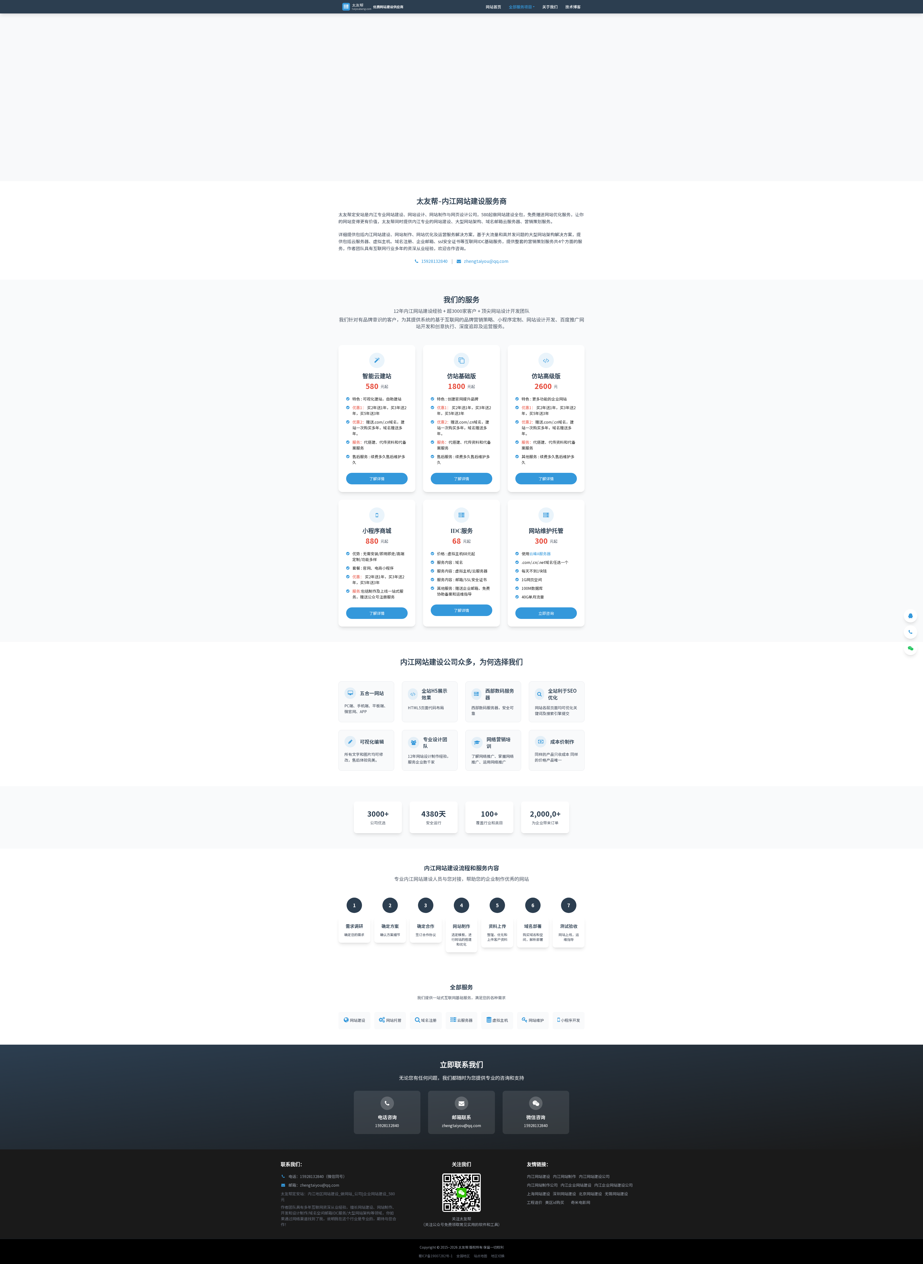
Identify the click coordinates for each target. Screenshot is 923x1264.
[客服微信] (910, 648)
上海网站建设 (538, 1193)
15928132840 (434, 261)
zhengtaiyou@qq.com (485, 261)
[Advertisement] (144, 52)
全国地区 (463, 1255)
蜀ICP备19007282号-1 (435, 1255)
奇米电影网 (580, 1202)
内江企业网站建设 (576, 1185)
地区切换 (498, 1255)
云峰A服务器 (540, 553)
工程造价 (534, 1202)
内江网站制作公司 (542, 1185)
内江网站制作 (564, 1176)
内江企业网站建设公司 (613, 1185)
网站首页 (493, 7)
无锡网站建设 (616, 1193)
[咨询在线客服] (910, 616)
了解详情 (377, 478)
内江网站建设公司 (594, 1176)
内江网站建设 (538, 1176)
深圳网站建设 (564, 1193)
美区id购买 (554, 1202)
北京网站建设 (590, 1193)
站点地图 (480, 1255)
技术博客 (573, 7)
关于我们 (550, 7)
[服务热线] (910, 632)
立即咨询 (546, 613)
